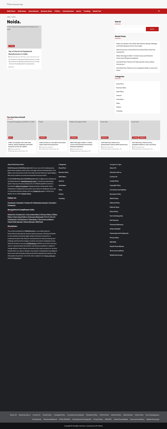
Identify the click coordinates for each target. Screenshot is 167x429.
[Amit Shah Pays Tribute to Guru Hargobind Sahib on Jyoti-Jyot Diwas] (145, 130)
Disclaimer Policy (115, 194)
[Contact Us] (20, 214)
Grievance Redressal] (36, 217)
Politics (57, 11)
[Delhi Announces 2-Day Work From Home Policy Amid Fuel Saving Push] (52, 130)
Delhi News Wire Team (15, 57)
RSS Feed (39, 222)
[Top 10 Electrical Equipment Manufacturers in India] (24, 36)
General (119, 95)
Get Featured (114, 220)
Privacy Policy (114, 237)
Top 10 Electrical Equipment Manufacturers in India (20, 52)
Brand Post (97, 11)
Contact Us (37, 191)
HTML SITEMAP (115, 229)
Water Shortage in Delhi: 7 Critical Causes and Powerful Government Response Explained (134, 57)
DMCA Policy (114, 198)
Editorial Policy (115, 203)
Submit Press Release (117, 246)
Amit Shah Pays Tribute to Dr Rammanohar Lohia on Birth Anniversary (135, 63)
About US (113, 168)
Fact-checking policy (116, 216)
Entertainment (68, 11)
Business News (46, 11)
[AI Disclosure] (22, 219)
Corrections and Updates (118, 190)
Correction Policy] (33, 214)
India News (22, 11)
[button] (159, 11)
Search (118, 21)
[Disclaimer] (33, 219)
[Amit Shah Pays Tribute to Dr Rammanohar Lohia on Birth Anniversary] (114, 130)
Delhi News (11, 11)
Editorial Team (114, 207)
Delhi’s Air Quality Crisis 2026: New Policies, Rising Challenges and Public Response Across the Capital (136, 45)
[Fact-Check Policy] (20, 217)
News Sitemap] (29, 222)
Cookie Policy (114, 181)
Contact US (113, 176)
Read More (11, 67)
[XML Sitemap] (18, 222)
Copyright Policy (115, 185)
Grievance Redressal (116, 224)
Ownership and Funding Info (119, 233)
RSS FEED (113, 242)
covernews (89, 426)
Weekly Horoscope (116, 255)
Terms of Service (50, 256)
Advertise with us (115, 172)
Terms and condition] (46, 219)
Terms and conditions (117, 251)
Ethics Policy (114, 211)
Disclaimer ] (17, 258)
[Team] (10, 222)
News (118, 103)
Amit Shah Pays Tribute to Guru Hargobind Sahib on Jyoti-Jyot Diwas (136, 69)
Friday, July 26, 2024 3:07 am (30, 57)
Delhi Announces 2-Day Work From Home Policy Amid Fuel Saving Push (135, 51)
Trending (87, 11)
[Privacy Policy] (46, 214)
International (33, 11)
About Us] (11, 214)
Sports (78, 11)
